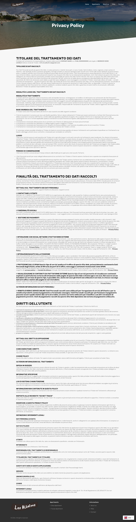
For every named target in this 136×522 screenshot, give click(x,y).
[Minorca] (18, 6)
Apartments (96, 4)
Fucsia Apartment (57, 509)
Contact (121, 4)
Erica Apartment (56, 505)
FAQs (113, 4)
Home (87, 4)
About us (106, 4)
